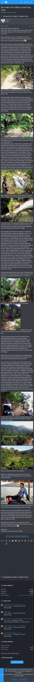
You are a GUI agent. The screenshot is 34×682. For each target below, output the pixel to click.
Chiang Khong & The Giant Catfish (13, 604)
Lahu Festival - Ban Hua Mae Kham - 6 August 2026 (18, 618)
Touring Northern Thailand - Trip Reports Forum (17, 621)
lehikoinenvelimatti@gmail (26, 595)
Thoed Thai (7, 611)
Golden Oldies (8, 607)
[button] (2, 2)
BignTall (4, 12)
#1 (32, 26)
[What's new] (28, 2)
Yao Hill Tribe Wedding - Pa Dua (12, 633)
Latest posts (7, 601)
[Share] (30, 26)
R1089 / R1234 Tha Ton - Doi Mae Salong (15, 625)
